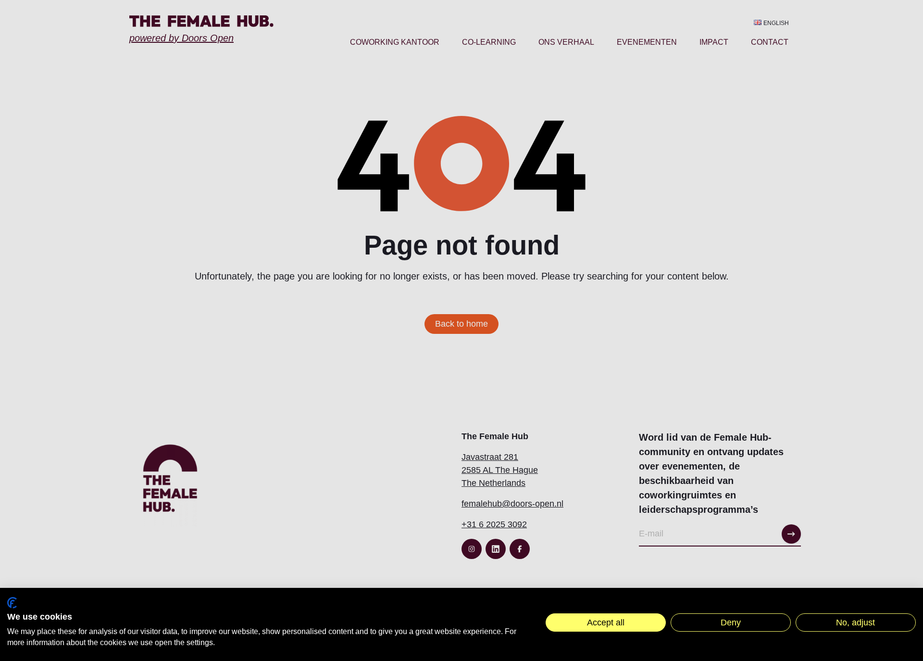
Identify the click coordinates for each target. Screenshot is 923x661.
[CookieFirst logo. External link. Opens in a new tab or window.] (12, 603)
